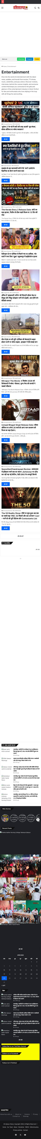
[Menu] (2, 8)
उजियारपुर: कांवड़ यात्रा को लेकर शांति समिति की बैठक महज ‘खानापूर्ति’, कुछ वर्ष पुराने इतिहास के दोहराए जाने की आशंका (26, 769)
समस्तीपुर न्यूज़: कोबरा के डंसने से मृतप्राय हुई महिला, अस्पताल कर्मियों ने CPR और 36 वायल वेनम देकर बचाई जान (26, 778)
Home (5, 66)
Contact (25, 1130)
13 (20, 970)
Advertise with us (6, 1114)
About (15, 1127)
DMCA (27, 1127)
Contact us (16, 1116)
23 (37, 974)
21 (26, 974)
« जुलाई (3, 985)
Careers (27, 1114)
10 (4, 970)
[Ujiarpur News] (20, 7)
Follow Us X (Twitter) (9, 1063)
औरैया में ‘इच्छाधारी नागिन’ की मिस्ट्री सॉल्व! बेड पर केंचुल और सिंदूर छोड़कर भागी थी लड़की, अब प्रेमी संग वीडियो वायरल (20, 298)
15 (31, 970)
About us (18, 1114)
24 (4, 978)
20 (20, 974)
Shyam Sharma (7, 165)
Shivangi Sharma (7, 124)
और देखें (20, 949)
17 (4, 974)
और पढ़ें (5, 139)
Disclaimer (21, 1127)
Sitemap (26, 1116)
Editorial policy (34, 1127)
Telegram (29, 59)
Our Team (10, 1127)
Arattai (37, 59)
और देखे (37, 549)
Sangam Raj (6, 292)
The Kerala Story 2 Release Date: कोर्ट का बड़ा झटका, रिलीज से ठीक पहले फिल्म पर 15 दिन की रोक (19, 212)
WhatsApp (21, 59)
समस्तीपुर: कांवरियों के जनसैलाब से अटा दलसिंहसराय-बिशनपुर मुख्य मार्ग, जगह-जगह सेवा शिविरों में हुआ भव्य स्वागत (26, 751)
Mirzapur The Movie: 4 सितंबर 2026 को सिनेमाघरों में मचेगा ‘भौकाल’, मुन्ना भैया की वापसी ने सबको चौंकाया (18, 383)
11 (9, 970)
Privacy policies (17, 1130)
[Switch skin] (35, 8)
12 (15, 970)
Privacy (35, 1114)
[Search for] (39, 8)
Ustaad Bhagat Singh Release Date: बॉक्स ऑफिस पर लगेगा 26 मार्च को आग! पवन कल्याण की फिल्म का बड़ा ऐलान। (20, 427)
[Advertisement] (20, 33)
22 (31, 974)
